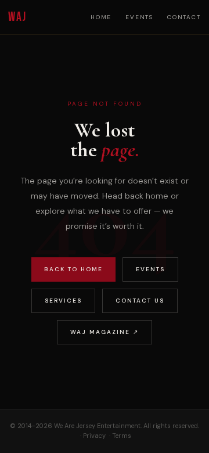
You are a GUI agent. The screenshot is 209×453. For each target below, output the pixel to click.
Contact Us (140, 300)
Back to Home (73, 269)
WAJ (17, 17)
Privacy (94, 436)
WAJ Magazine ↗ (104, 332)
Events (139, 17)
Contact (184, 17)
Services (63, 300)
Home (101, 17)
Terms (121, 436)
